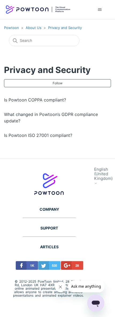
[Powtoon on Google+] (70, 266)
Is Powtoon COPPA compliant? (35, 100)
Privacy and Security (65, 27)
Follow (58, 83)
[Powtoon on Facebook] (25, 266)
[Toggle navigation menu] (99, 9)
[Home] (38, 9)
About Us (33, 27)
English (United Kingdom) (103, 174)
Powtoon (11, 27)
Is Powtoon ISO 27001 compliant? (38, 135)
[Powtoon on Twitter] (48, 266)
